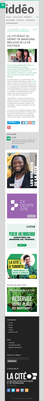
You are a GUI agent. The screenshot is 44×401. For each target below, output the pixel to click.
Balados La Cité (13, 332)
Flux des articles (15, 345)
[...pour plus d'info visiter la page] (22, 153)
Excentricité (27, 17)
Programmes (10, 20)
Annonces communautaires (21, 31)
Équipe (11, 327)
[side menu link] (2, 5)
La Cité (22, 29)
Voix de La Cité (17, 17)
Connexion (12, 342)
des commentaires (15, 347)
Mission (11, 325)
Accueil (8, 17)
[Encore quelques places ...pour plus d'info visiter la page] (22, 288)
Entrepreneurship (12, 23)
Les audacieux (30, 20)
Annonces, (10, 31)
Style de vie (20, 20)
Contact (11, 330)
